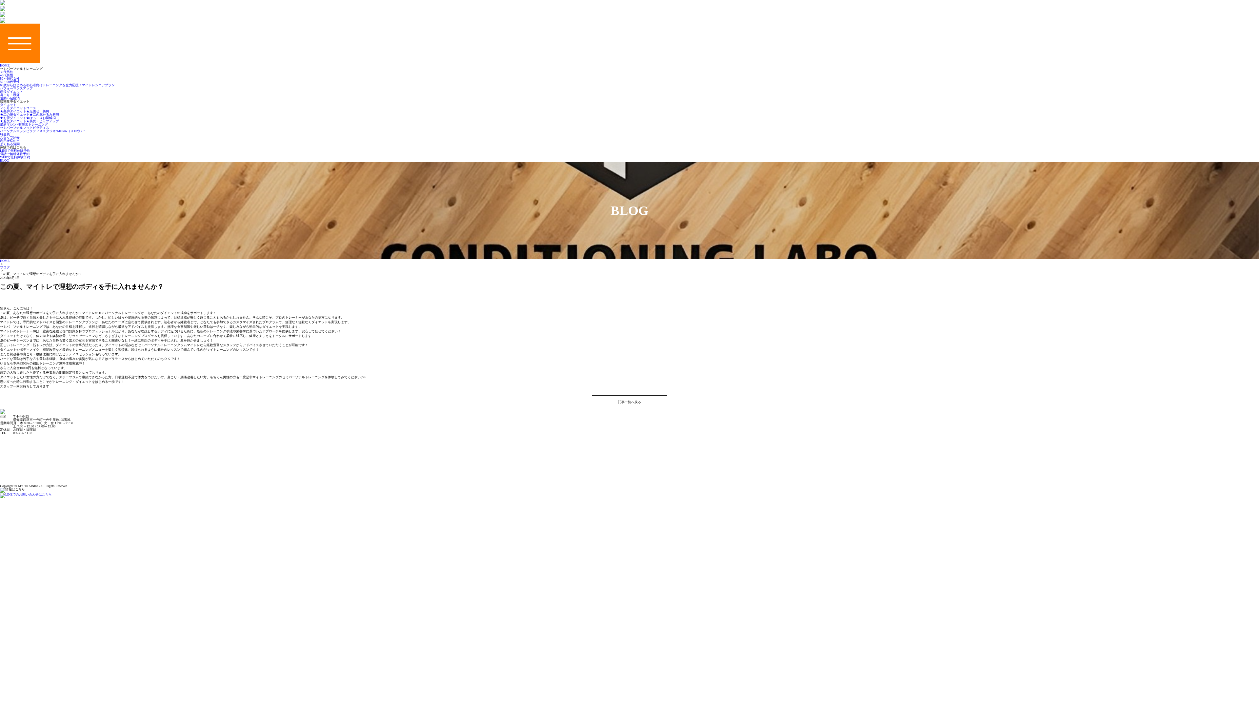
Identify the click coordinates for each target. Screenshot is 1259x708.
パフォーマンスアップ (16, 88)
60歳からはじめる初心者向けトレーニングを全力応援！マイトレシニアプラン (57, 85)
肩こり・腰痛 (10, 95)
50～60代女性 (10, 78)
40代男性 (6, 75)
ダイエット (8, 105)
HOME (5, 261)
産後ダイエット (11, 91)
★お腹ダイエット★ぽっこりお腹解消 (28, 118)
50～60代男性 (10, 82)
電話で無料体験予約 (15, 154)
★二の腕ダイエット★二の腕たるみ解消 (29, 114)
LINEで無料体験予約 (15, 150)
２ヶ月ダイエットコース (18, 108)
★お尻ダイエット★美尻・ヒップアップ (29, 121)
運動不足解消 (10, 98)
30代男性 (6, 72)
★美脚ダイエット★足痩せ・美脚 (24, 111)
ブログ (5, 267)
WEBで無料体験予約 (15, 157)
